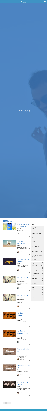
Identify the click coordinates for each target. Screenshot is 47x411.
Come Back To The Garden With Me (37, 240)
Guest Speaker (37, 280)
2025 (37, 289)
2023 (37, 294)
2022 (37, 297)
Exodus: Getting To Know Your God (37, 256)
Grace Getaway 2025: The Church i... (37, 252)
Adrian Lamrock (37, 275)
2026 (37, 287)
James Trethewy (37, 270)
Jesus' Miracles (35, 230)
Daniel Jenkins (37, 278)
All (32, 300)
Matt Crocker (37, 265)
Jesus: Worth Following (36, 248)
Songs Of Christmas (36, 246)
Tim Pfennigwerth (37, 273)
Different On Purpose (36, 233)
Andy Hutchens (37, 268)
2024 (37, 292)
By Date (5, 221)
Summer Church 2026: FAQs (37, 243)
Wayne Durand (37, 263)
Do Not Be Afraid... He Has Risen (37, 236)
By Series (10, 221)
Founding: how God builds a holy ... (37, 227)
